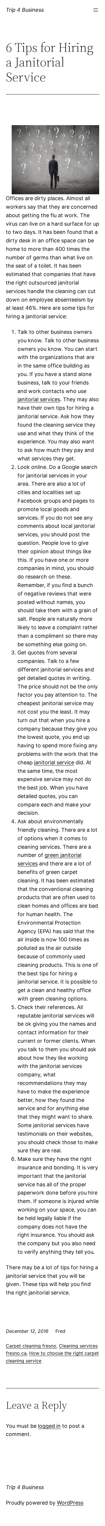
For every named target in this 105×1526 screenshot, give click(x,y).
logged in (49, 1426)
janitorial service (54, 762)
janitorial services (39, 399)
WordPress (70, 1503)
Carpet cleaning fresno (31, 1346)
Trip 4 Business (25, 10)
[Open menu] (95, 9)
